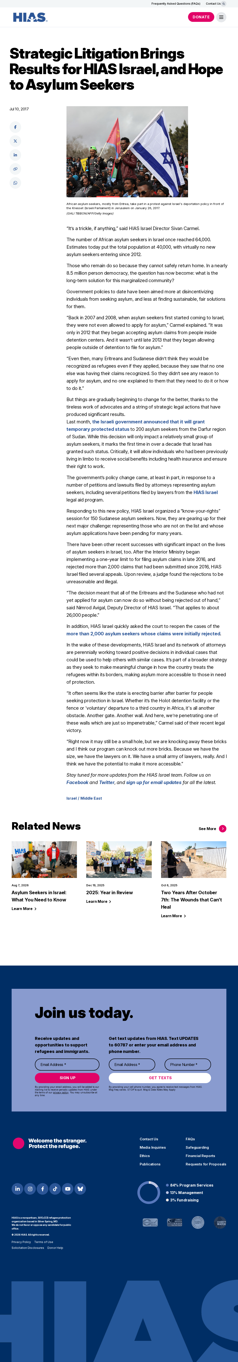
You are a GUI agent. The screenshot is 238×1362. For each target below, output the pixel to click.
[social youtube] (67, 1189)
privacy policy (61, 1092)
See (207, 828)
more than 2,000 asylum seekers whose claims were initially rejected (143, 633)
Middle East (91, 798)
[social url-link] (15, 169)
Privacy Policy (21, 1242)
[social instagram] (30, 1189)
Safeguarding (197, 1147)
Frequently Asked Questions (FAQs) (176, 3)
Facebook (77, 782)
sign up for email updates (154, 782)
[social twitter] (15, 141)
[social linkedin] (15, 155)
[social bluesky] (80, 1189)
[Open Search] (223, 4)
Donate (201, 17)
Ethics (145, 1156)
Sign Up (68, 1077)
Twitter (107, 782)
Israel (71, 798)
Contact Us (213, 3)
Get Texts (160, 1077)
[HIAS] (50, 1143)
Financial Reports (200, 1156)
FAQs (190, 1139)
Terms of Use (43, 1242)
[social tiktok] (55, 1189)
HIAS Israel (206, 492)
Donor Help (55, 1248)
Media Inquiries (153, 1147)
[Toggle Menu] (221, 17)
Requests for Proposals (206, 1164)
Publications (150, 1164)
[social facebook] (15, 127)
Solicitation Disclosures (28, 1248)
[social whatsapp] (15, 183)
